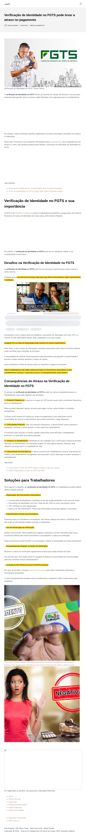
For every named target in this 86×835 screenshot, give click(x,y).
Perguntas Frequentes (17, 818)
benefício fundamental (24, 213)
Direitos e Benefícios (37, 25)
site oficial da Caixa (38, 570)
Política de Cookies (16, 810)
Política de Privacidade (17, 805)
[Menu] (81, 4)
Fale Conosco (13, 821)
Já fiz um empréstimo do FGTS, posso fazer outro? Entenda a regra (35, 191)
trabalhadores (55, 142)
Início (10, 796)
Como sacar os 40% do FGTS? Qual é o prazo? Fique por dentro (34, 468)
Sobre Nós (12, 802)
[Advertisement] (43, 114)
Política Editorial (15, 807)
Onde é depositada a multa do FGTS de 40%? (26, 470)
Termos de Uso (14, 799)
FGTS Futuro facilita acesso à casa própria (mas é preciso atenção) (35, 188)
